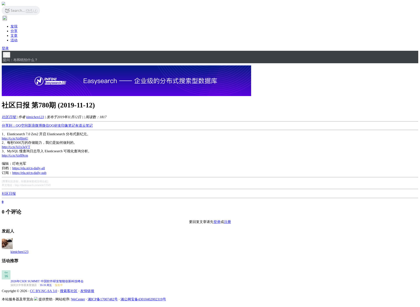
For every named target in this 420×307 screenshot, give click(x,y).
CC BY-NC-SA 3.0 (43, 291)
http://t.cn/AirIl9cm (15, 155)
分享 (14, 31)
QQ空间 (22, 125)
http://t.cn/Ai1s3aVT (16, 147)
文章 (14, 35)
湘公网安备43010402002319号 (143, 299)
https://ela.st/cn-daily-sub (29, 173)
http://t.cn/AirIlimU (15, 138)
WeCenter (78, 299)
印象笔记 (68, 125)
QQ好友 (55, 125)
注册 (227, 222)
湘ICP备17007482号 (103, 299)
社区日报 (9, 117)
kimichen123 (35, 117)
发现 (14, 26)
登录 (5, 48)
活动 (14, 40)
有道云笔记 (84, 125)
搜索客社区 (68, 291)
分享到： (9, 125)
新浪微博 (35, 125)
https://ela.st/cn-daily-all (28, 168)
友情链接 (87, 291)
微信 (45, 125)
